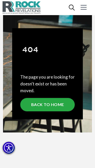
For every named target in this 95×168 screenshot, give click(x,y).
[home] (25, 7)
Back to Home (47, 104)
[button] (9, 148)
